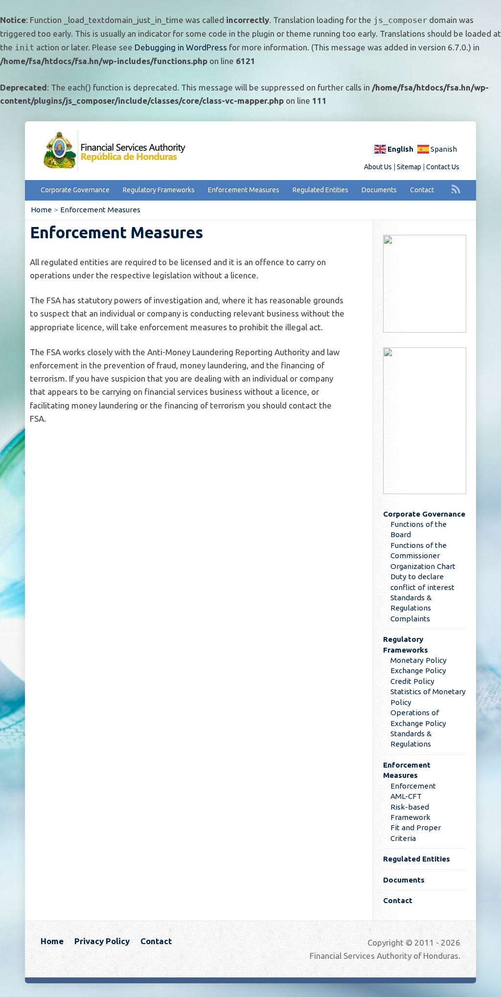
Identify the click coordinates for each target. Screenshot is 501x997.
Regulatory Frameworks (159, 190)
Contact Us (442, 167)
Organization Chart (422, 566)
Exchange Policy (418, 670)
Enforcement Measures (243, 190)
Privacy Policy (102, 941)
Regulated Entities (320, 190)
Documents (379, 190)
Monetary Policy (418, 660)
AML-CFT (406, 796)
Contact (422, 190)
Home (41, 209)
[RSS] (456, 189)
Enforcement (413, 786)
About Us (378, 167)
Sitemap (409, 167)
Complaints (410, 618)
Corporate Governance (75, 190)
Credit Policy (412, 681)
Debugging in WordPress (181, 47)
